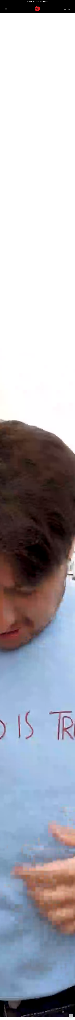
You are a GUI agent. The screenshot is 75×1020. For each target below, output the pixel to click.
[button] (6, 8)
